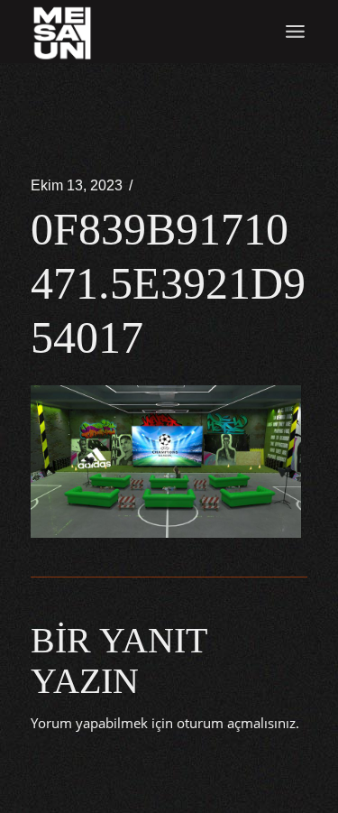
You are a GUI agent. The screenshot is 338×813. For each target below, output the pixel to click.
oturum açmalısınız (236, 723)
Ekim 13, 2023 (77, 185)
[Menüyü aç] (295, 32)
